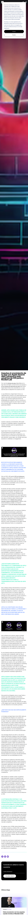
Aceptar (14, 31)
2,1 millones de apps (11, 383)
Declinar (14, 34)
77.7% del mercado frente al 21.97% (17, 504)
